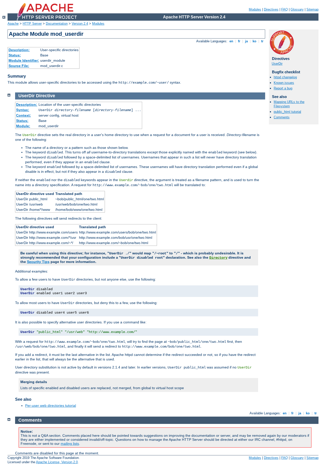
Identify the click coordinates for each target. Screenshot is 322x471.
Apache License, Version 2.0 (57, 462)
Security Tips (38, 262)
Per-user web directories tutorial (50, 405)
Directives (271, 9)
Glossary (297, 9)
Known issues (284, 83)
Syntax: (22, 110)
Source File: (19, 66)
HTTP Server (32, 23)
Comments (282, 117)
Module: (23, 126)
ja (246, 41)
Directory (218, 258)
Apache (13, 23)
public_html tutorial (287, 112)
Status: (15, 55)
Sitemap (312, 9)
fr (239, 41)
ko (254, 41)
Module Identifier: (24, 60)
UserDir (277, 63)
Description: (19, 50)
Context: (23, 115)
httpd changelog (285, 77)
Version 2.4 (80, 23)
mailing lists (70, 444)
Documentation (57, 23)
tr (262, 41)
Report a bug (283, 88)
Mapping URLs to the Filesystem (289, 104)
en (231, 41)
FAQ (284, 9)
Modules (255, 9)
